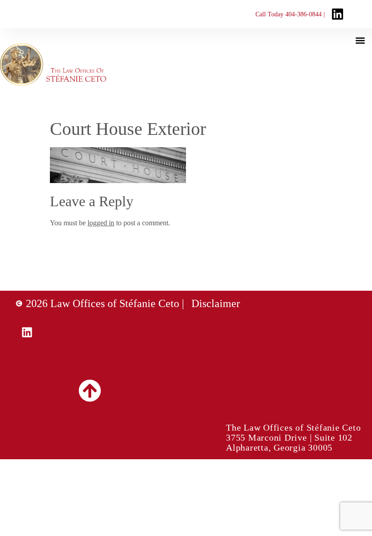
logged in (101, 223)
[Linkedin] (27, 332)
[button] (359, 40)
